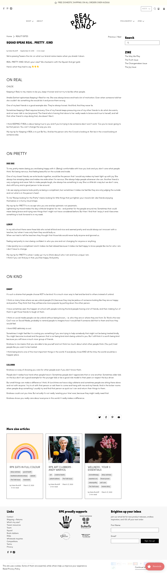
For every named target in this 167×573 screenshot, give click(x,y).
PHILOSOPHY (126, 21)
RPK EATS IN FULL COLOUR (25, 467)
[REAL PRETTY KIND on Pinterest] (8, 9)
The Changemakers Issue (136, 63)
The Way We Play (132, 56)
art (51, 475)
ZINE (140, 21)
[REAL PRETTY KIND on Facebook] (4, 9)
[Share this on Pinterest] (112, 417)
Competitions (12, 541)
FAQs (9, 536)
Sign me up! (150, 541)
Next (119, 37)
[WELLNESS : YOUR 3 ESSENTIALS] (103, 448)
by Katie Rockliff (12, 51)
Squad (9, 530)
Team (9, 528)
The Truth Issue (131, 60)
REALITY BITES (22, 36)
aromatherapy (94, 475)
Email (114, 536)
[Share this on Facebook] (106, 417)
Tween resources (14, 525)
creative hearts (60, 475)
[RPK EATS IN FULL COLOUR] (25, 448)
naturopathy (93, 482)
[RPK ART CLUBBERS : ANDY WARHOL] (64, 448)
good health (27, 472)
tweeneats (26, 480)
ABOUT (40, 21)
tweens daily (106, 486)
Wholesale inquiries (15, 539)
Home (9, 36)
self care (103, 482)
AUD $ (144, 9)
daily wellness (15, 472)
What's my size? (13, 522)
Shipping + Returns (14, 520)
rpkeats (32, 476)
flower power (105, 479)
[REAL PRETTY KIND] (83, 21)
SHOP (28, 21)
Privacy (10, 547)
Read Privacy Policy (11, 569)
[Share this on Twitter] (99, 417)
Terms (9, 544)
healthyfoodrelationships (19, 476)
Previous (112, 37)
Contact (10, 517)
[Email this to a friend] (118, 417)
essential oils (93, 479)
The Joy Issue (130, 67)
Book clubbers (13, 533)
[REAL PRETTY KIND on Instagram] (12, 9)
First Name (115, 525)
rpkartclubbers (54, 479)
